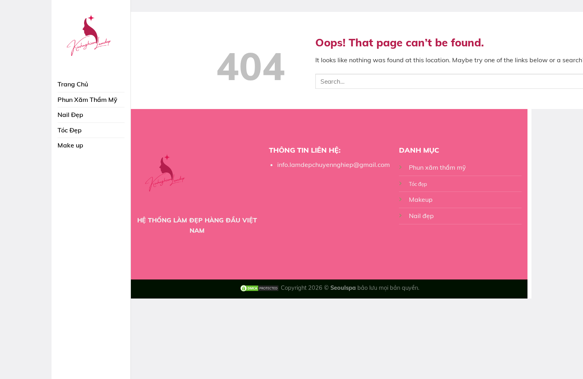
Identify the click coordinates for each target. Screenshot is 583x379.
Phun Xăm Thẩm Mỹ (87, 99)
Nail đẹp (421, 216)
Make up (70, 145)
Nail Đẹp (70, 115)
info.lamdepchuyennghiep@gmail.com (333, 164)
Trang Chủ (73, 84)
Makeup (421, 199)
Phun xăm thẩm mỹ (437, 167)
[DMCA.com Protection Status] (259, 287)
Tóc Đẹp (70, 130)
